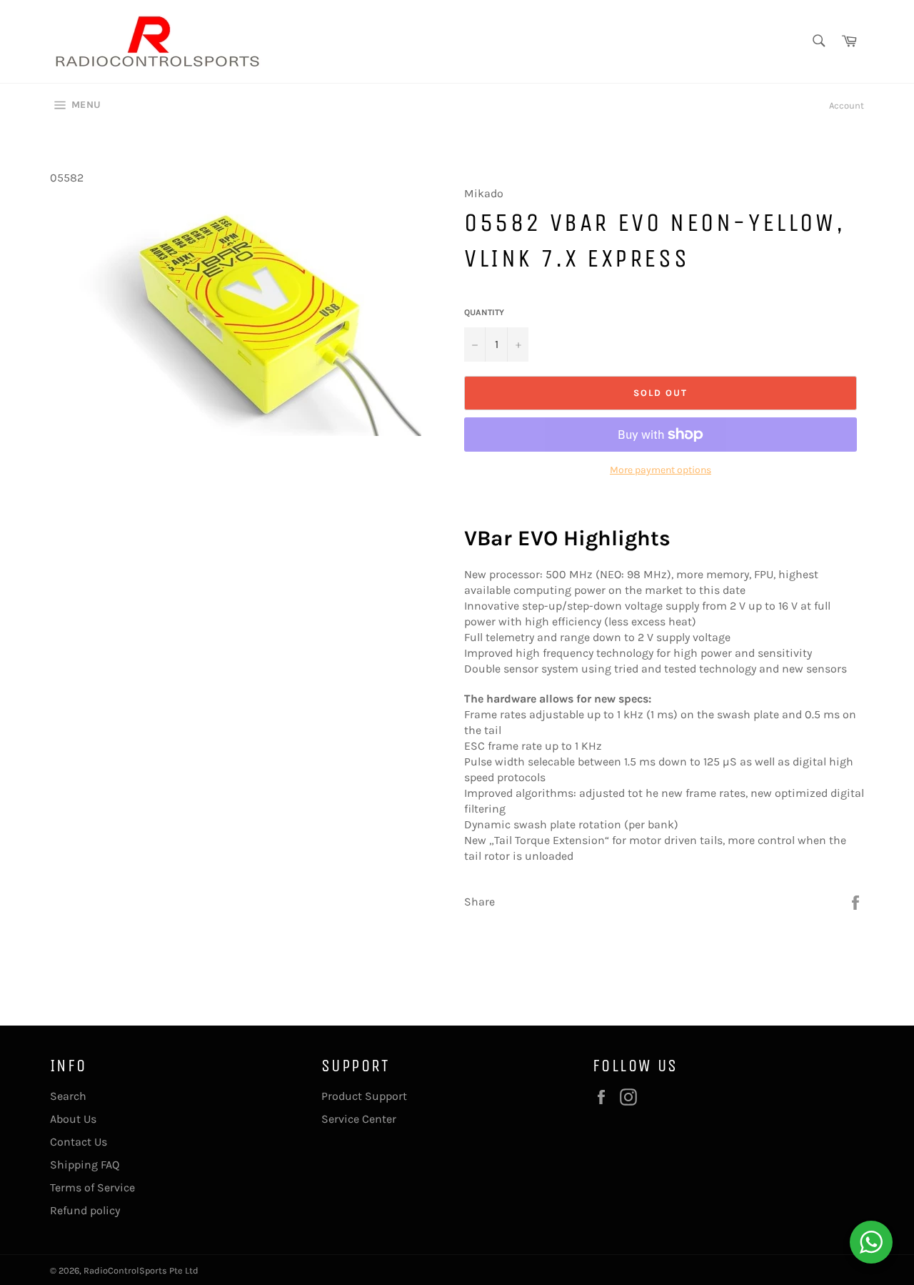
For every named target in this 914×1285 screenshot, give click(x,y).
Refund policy (85, 1210)
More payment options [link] (660, 470)
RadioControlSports (125, 1270)
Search (68, 1096)
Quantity (484, 312)
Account (846, 105)
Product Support (364, 1096)
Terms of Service (92, 1187)
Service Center (358, 1119)
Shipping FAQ (84, 1164)
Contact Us (78, 1141)
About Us (73, 1119)
